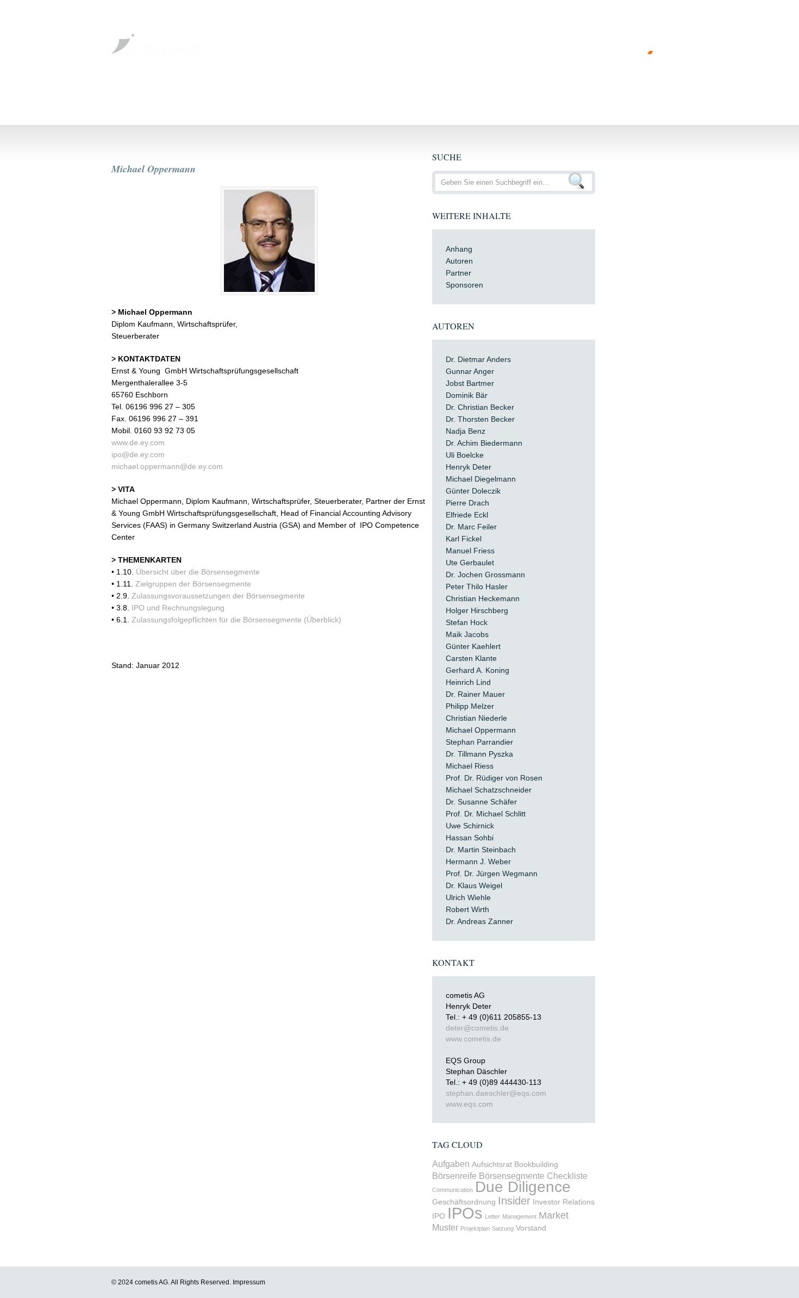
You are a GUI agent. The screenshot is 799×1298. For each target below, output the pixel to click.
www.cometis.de (473, 1038)
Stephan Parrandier (479, 742)
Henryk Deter (468, 467)
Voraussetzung (243, 94)
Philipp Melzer (470, 706)
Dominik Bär (467, 395)
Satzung (503, 1228)
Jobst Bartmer (470, 383)
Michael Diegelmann (481, 479)
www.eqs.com (469, 1104)
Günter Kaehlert (473, 646)
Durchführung (378, 94)
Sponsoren (464, 284)
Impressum (249, 1282)
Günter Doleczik (473, 490)
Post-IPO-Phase (534, 94)
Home (129, 94)
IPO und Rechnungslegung (178, 607)
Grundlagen (178, 94)
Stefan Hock (467, 622)
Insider (514, 1201)
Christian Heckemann (483, 598)
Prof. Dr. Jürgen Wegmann (492, 873)
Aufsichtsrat (492, 1164)
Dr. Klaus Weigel (474, 885)
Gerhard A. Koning (477, 670)
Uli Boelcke (465, 455)
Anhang (459, 249)
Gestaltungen (311, 94)
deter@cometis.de (477, 1028)
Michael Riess (470, 766)
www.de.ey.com (138, 442)
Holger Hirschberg (477, 610)
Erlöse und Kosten (455, 94)
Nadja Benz (465, 431)
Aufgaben (451, 1164)
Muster (445, 1227)
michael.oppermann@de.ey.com (167, 466)
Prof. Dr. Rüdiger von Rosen (494, 777)
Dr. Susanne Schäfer (481, 801)
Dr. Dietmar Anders (478, 359)
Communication (452, 1190)
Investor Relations (564, 1202)
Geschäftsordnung (464, 1202)
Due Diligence (523, 1186)
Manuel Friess (470, 550)
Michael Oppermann (153, 169)
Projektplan (475, 1228)
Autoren (459, 261)
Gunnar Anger (470, 371)
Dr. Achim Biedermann (484, 443)
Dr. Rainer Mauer (475, 694)
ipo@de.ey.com (138, 454)
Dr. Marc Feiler (471, 526)
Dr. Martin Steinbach (481, 849)
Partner (458, 273)
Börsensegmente (512, 1176)
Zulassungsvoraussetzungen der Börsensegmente (218, 595)
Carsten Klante (471, 658)
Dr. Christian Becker (480, 407)
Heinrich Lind (468, 682)
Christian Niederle (476, 718)
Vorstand (531, 1228)
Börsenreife (454, 1176)
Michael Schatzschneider (489, 789)
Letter (492, 1216)
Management (519, 1216)
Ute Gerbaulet (470, 562)
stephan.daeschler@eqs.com (496, 1093)
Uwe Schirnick (470, 825)
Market (554, 1215)
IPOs (465, 1213)
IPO (438, 1216)
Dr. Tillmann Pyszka (479, 754)
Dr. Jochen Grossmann (485, 574)
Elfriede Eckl (467, 514)
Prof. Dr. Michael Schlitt (486, 813)
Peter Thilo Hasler (477, 586)
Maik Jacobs (467, 634)
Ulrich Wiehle (468, 897)
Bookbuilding (536, 1164)
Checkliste (567, 1176)
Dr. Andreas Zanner (479, 921)
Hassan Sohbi (470, 837)
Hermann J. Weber (478, 861)
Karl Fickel (464, 538)
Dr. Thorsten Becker (480, 419)
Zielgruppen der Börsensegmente (193, 583)
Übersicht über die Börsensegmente (198, 571)
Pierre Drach (467, 502)
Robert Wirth (467, 909)
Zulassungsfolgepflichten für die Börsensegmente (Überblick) (236, 619)
